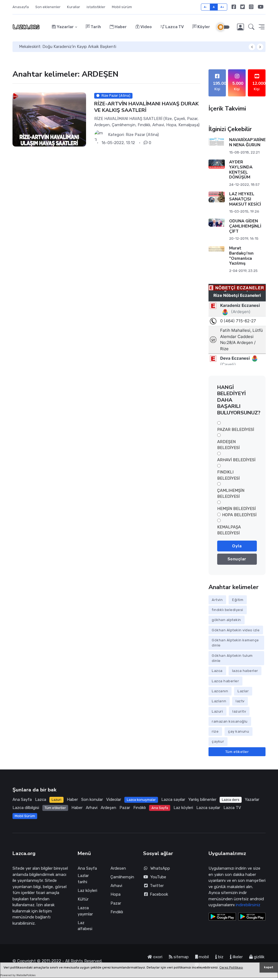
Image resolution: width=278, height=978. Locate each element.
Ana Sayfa (22, 799)
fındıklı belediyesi (227, 610)
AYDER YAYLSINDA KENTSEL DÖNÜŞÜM (240, 169)
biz (220, 956)
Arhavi (91, 807)
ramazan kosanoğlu (230, 721)
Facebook (158, 894)
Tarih (95, 26)
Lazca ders (230, 800)
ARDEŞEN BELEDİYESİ (228, 444)
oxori (157, 956)
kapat (268, 967)
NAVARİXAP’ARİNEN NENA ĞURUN (247, 142)
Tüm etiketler (237, 752)
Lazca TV (174, 26)
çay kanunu (238, 731)
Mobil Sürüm (25, 816)
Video (146, 26)
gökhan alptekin (226, 620)
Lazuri (217, 711)
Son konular (92, 799)
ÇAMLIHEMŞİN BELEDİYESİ (230, 493)
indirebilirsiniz (248, 904)
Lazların (219, 701)
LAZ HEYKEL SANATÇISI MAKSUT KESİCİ (245, 199)
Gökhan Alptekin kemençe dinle (235, 643)
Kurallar (73, 7)
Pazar (124, 807)
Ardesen (118, 868)
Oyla (237, 546)
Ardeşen (108, 807)
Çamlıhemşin (122, 877)
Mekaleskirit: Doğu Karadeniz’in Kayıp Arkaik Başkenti (67, 46)
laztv (240, 701)
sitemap (180, 956)
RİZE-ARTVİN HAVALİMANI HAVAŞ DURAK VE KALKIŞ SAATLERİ (146, 106)
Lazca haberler (225, 681)
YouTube (158, 877)
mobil (203, 956)
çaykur (218, 741)
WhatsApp (160, 868)
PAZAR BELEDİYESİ (235, 429)
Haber (120, 26)
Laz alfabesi (85, 925)
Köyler (203, 26)
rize (215, 731)
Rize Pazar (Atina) (142, 134)
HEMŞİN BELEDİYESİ (236, 508)
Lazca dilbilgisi (25, 807)
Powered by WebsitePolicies (18, 975)
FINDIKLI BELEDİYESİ (228, 475)
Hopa (115, 894)
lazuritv (239, 711)
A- (205, 6)
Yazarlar (65, 26)
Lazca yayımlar (85, 911)
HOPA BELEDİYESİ (239, 514)
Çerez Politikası (231, 967)
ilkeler (237, 956)
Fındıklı (139, 807)
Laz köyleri (183, 807)
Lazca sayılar (173, 799)
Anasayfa (20, 7)
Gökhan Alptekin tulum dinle (232, 658)
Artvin (217, 600)
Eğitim (237, 600)
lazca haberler (245, 671)
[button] (251, 27)
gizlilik (258, 956)
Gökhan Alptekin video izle (236, 630)
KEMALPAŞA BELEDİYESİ (229, 530)
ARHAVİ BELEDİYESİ (236, 459)
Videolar (113, 799)
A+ (222, 6)
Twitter (156, 885)
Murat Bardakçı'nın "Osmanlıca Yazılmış (241, 255)
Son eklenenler (48, 7)
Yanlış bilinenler (202, 799)
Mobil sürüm (122, 7)
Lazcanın (220, 691)
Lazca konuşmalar (141, 800)
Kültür (83, 899)
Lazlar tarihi (83, 878)
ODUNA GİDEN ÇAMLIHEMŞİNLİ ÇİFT (245, 226)
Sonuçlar (237, 559)
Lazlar (243, 691)
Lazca (217, 671)
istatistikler (96, 7)
